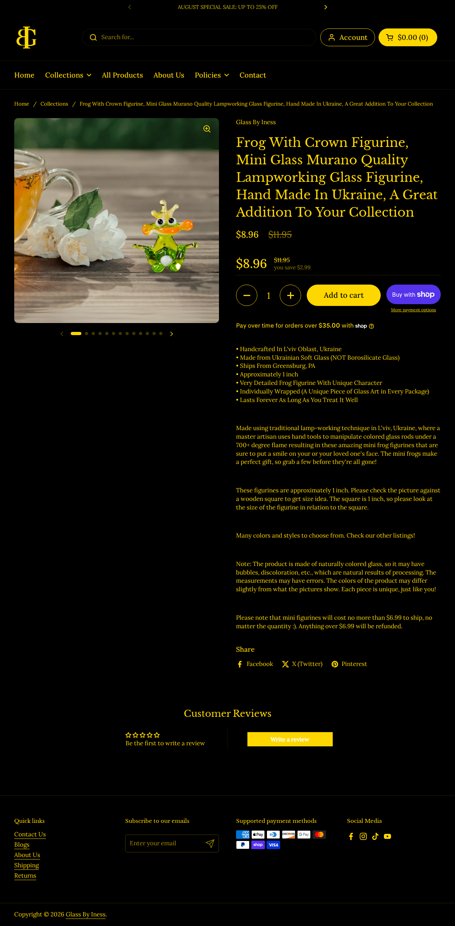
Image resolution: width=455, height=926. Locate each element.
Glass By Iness (86, 914)
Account (353, 37)
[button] (408, 37)
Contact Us (30, 834)
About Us (27, 855)
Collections (54, 103)
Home (21, 103)
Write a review (290, 739)
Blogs (22, 844)
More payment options (413, 309)
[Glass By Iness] (26, 37)
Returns (25, 875)
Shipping (26, 865)
